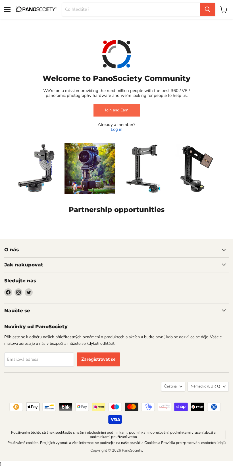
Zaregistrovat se (98, 359)
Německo (205, 386)
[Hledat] (207, 9)
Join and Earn (116, 110)
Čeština (170, 386)
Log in (116, 129)
